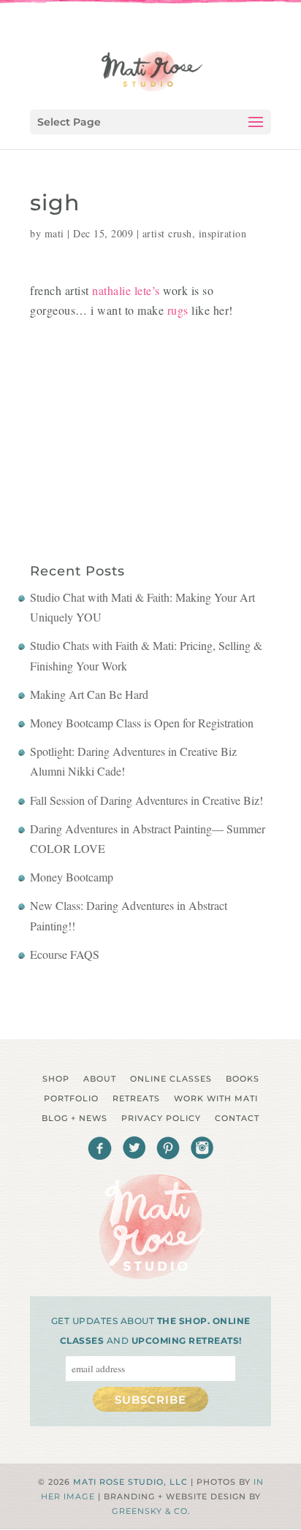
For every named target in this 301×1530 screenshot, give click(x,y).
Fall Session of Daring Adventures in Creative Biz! (146, 800)
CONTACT (237, 1118)
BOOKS (242, 1079)
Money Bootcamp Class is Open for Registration (142, 722)
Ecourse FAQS (64, 954)
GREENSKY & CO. (151, 1511)
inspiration (223, 233)
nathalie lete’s (126, 290)
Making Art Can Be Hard (89, 694)
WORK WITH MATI (216, 1098)
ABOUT (99, 1079)
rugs (177, 310)
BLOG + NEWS (74, 1118)
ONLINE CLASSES (171, 1079)
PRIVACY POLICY (161, 1118)
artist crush (167, 233)
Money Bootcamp (71, 876)
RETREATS (136, 1098)
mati (54, 233)
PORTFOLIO (71, 1098)
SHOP (55, 1079)
